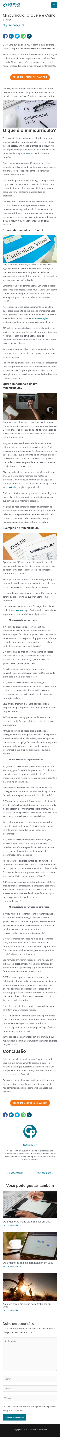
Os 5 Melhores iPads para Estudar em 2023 (27, 1221)
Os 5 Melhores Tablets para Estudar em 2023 (28, 1262)
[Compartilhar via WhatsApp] (23, 36)
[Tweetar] (17, 36)
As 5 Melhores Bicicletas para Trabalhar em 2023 (27, 1305)
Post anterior (14, 1172)
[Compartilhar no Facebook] (5, 36)
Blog (5, 25)
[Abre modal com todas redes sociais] (29, 36)
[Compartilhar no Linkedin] (11, 36)
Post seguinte (45, 1172)
